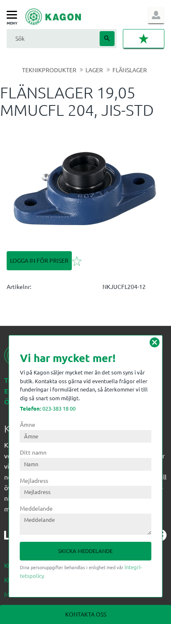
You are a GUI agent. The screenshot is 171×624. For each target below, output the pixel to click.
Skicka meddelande (85, 550)
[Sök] (107, 38)
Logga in (156, 15)
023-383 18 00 (48, 408)
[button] (14, 15)
